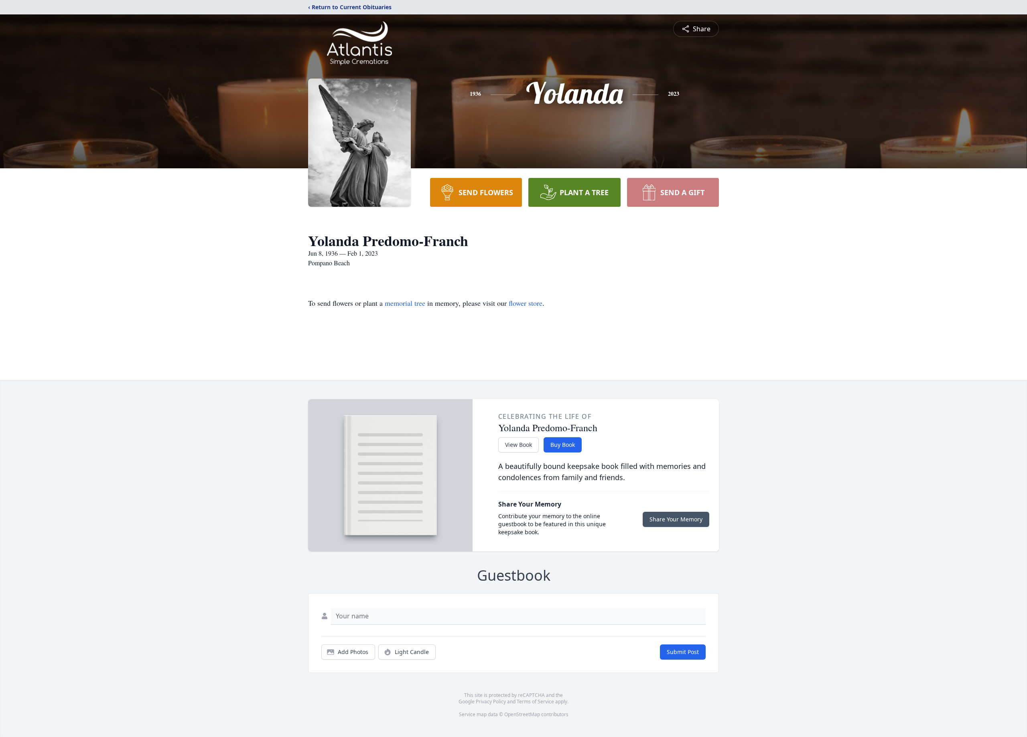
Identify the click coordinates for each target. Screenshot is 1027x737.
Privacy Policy (491, 701)
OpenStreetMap (522, 714)
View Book (518, 444)
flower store (525, 303)
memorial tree (405, 303)
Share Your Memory (675, 519)
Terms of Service (535, 701)
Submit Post (683, 652)
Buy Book (562, 444)
